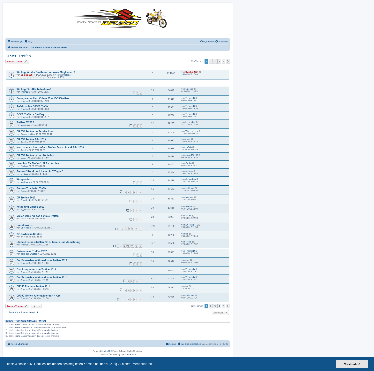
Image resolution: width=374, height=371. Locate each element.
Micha (23, 218)
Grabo (24, 166)
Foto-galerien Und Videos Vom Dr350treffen (43, 98)
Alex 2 (23, 142)
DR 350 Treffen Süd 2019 (31, 139)
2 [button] (210, 61)
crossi (188, 242)
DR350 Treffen (18, 56)
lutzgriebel (190, 122)
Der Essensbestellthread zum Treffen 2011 (42, 277)
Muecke (189, 89)
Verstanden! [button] (352, 364)
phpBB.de (131, 354)
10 (136, 229)
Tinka (23, 191)
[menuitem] (28, 41)
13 (140, 246)
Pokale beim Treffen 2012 (32, 251)
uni (22, 237)
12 (136, 246)
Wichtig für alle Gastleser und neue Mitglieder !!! (46, 72)
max (187, 260)
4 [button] (219, 61)
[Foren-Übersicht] (119, 17)
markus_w (26, 182)
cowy (188, 139)
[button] (228, 61)
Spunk (188, 215)
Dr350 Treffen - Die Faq (30, 114)
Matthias (189, 197)
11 (140, 229)
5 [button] (223, 61)
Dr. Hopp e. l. (27, 228)
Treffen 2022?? (25, 122)
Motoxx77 (25, 158)
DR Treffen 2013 (26, 197)
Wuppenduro (24, 179)
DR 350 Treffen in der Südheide (35, 155)
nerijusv (24, 174)
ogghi (23, 209)
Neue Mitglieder (64, 75)
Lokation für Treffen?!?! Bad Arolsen (38, 163)
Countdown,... (25, 225)
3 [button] (215, 61)
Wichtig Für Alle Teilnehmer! (34, 89)
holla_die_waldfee (29, 254)
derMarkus (190, 179)
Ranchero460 (27, 134)
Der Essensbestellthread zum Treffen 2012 (42, 260)
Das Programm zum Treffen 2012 (36, 269)
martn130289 (191, 155)
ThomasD (25, 92)
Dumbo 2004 (27, 75)
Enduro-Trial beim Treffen (32, 188)
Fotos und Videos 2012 (30, 206)
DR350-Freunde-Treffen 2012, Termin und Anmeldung (48, 242)
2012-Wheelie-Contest (29, 234)
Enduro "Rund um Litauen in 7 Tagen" (40, 171)
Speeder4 (25, 200)
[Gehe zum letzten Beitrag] (200, 72)
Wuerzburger (191, 131)
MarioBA (25, 125)
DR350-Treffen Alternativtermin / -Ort (38, 295)
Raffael (188, 206)
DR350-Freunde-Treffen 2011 (33, 286)
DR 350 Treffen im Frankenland (35, 131)
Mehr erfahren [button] (142, 364)
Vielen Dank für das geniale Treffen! (38, 215)
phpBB (107, 351)
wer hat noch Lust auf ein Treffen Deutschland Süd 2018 (50, 147)
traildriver (189, 188)
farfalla (188, 147)
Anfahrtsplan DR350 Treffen (33, 106)
